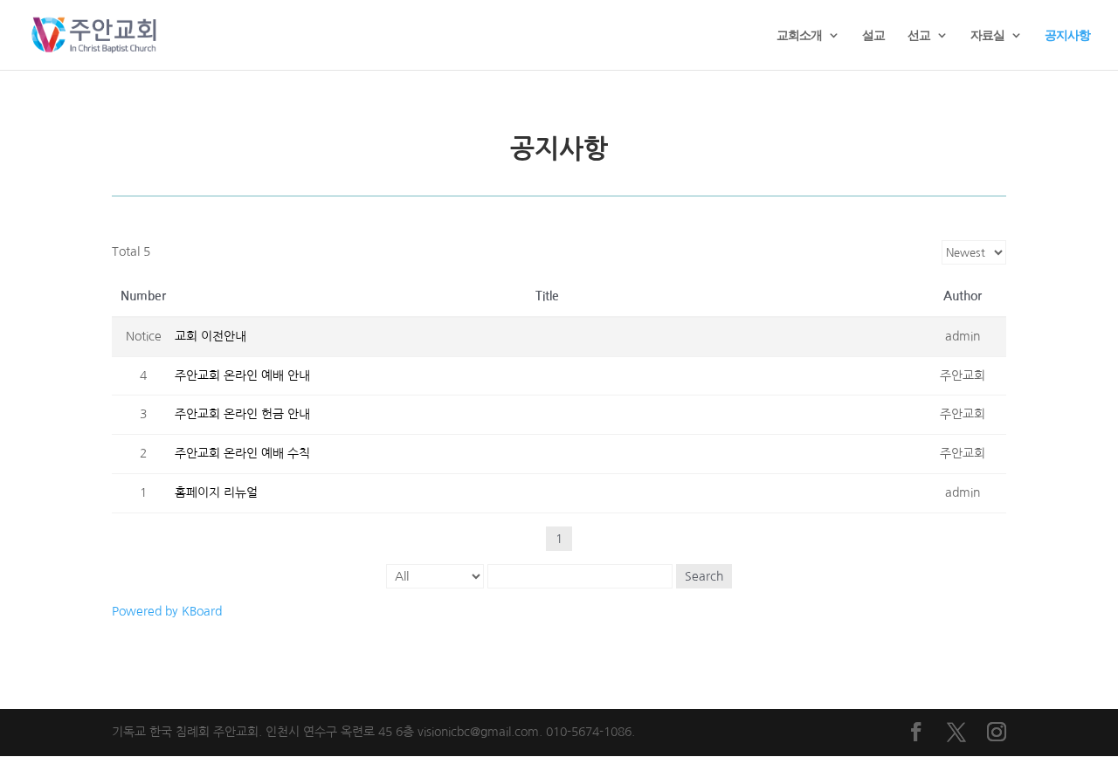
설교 (873, 36)
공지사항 (1067, 36)
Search (704, 576)
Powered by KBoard (167, 611)
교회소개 (799, 36)
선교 (919, 36)
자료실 (987, 36)
